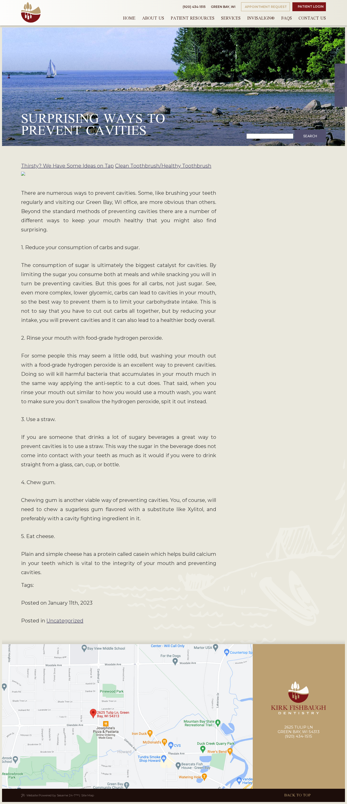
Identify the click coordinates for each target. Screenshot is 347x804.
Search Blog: (301, 121)
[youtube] (340, 92)
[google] (340, 85)
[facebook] (340, 71)
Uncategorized (64, 621)
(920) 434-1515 (194, 7)
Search (310, 136)
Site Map (87, 795)
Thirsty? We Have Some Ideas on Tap (67, 166)
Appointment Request (265, 7)
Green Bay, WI (222, 7)
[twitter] (340, 78)
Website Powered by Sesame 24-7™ (52, 795)
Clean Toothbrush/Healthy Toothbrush (163, 166)
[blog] (340, 99)
